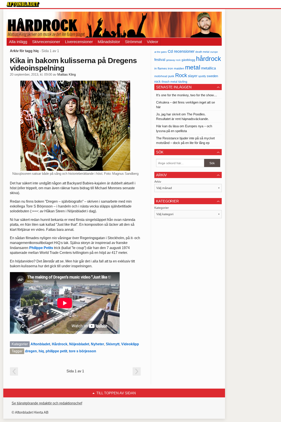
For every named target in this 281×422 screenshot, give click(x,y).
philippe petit (56, 351)
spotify (202, 76)
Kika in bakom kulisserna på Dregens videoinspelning (73, 64)
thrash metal (169, 81)
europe (214, 52)
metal (192, 67)
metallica (208, 68)
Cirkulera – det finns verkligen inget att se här (185, 104)
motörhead (160, 76)
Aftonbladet (40, 344)
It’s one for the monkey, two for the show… (186, 95)
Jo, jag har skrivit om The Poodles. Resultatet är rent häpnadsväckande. (182, 116)
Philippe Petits (41, 248)
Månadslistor (109, 42)
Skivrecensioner (46, 42)
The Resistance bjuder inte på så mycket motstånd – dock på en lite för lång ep (185, 140)
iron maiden (176, 68)
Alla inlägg (18, 42)
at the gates (160, 52)
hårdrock (208, 58)
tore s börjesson (82, 351)
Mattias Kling (66, 74)
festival (159, 60)
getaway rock (173, 60)
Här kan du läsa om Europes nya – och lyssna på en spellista (184, 128)
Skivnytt (112, 344)
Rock (181, 75)
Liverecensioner (79, 42)
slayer (192, 76)
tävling (182, 81)
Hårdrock (59, 344)
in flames (160, 68)
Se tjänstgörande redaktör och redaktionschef (47, 403)
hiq (41, 351)
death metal (202, 51)
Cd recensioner (181, 51)
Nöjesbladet (79, 344)
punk (171, 76)
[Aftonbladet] (23, 4)
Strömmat (133, 42)
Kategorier (161, 207)
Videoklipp (130, 344)
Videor (152, 42)
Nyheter (97, 344)
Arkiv (157, 181)
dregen (31, 351)
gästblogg (188, 60)
